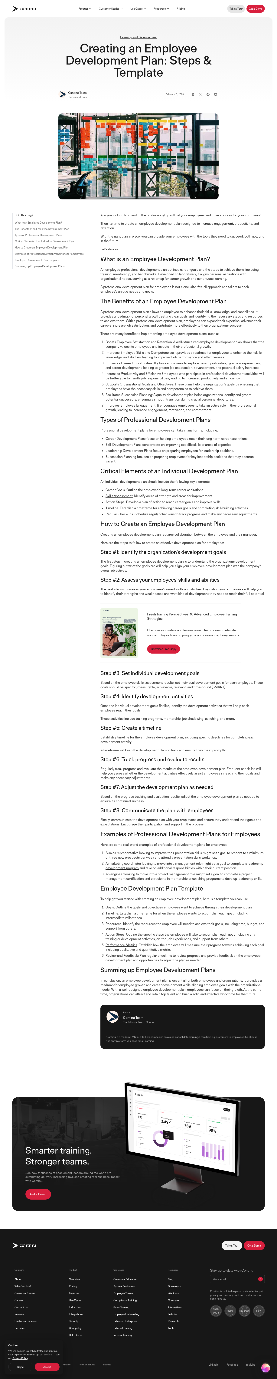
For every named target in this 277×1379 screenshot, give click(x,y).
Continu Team (77, 93)
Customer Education (125, 1279)
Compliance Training (125, 1300)
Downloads (174, 1286)
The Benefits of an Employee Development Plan (42, 228)
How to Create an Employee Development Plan (41, 247)
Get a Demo (255, 8)
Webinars (173, 1293)
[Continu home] (24, 9)
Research (173, 1321)
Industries (75, 1307)
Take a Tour (236, 8)
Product (83, 8)
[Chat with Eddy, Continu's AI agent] (265, 1367)
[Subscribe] (260, 1279)
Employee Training (123, 1293)
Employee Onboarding (126, 1314)
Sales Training (121, 1307)
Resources (160, 8)
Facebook (232, 1364)
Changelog (75, 1328)
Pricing (181, 8)
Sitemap (107, 1364)
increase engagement (217, 223)
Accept (47, 1366)
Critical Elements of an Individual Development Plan (44, 241)
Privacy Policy (63, 1364)
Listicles (172, 1314)
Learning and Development (138, 37)
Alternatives (175, 1307)
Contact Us (21, 1307)
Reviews (19, 1314)
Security (74, 1321)
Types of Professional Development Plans (38, 235)
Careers (19, 1300)
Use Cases (136, 8)
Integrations (76, 1314)
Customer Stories (109, 8)
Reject (20, 1366)
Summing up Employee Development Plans (40, 266)
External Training (122, 1328)
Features (74, 1293)
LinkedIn (214, 1364)
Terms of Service (86, 1364)
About (18, 1279)
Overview (74, 1279)
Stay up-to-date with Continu (231, 1270)
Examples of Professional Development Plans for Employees (49, 253)
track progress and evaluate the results (144, 769)
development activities (205, 706)
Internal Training (122, 1335)
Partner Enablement (124, 1286)
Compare (173, 1300)
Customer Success (26, 1321)
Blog (170, 1279)
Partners (19, 1328)
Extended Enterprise (125, 1321)
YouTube (250, 1364)
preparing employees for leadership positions (199, 451)
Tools (171, 1328)
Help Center (76, 1335)
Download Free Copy (163, 649)
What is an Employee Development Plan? (38, 222)
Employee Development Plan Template (37, 259)
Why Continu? (23, 1286)
